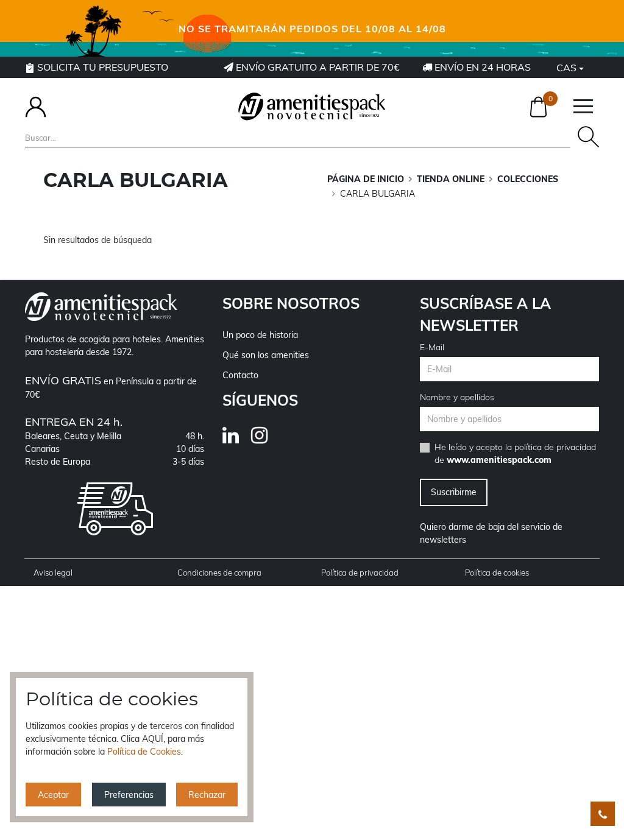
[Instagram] (265, 439)
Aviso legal (53, 572)
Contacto (240, 375)
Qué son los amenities (265, 355)
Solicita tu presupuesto (101, 67)
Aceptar (53, 794)
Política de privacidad (360, 572)
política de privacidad (555, 447)
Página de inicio (365, 179)
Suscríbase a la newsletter (485, 314)
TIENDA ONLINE (450, 179)
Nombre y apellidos (457, 397)
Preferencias (129, 794)
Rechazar (206, 794)
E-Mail (432, 347)
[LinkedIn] (236, 439)
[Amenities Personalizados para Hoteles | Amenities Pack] (312, 106)
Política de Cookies (144, 751)
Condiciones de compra (219, 572)
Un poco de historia (260, 335)
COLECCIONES (527, 179)
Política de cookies (497, 572)
